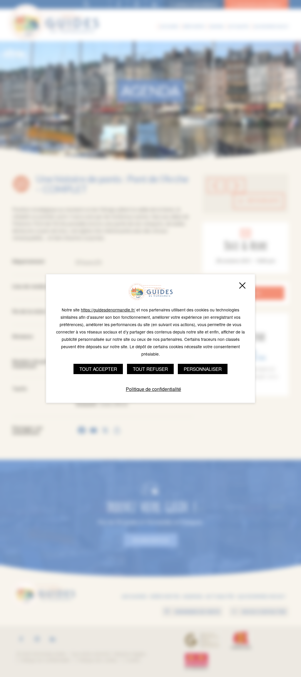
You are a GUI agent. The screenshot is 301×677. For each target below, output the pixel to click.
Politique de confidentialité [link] (153, 389)
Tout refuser (150, 369)
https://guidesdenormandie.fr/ (108, 310)
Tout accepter (98, 369)
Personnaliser (203, 369)
